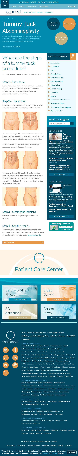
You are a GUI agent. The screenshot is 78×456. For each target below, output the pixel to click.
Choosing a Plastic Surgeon (60, 107)
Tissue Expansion (60, 395)
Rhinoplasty (43, 373)
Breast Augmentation (40, 349)
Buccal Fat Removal (28, 355)
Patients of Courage (57, 336)
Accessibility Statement (49, 445)
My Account (25, 430)
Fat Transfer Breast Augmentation (43, 361)
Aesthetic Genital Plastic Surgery (32, 346)
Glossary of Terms (57, 103)
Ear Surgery (54, 358)
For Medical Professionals (33, 428)
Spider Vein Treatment (29, 376)
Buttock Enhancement (42, 355)
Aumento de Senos (40, 401)
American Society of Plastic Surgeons (39, 2)
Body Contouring (55, 346)
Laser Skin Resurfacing (67, 364)
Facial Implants (26, 361)
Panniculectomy (64, 392)
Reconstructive (31, 6)
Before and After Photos (59, 100)
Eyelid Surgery (64, 358)
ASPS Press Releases (45, 414)
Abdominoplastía (27, 401)
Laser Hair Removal (52, 364)
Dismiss (72, 452)
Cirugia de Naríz (52, 401)
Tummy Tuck (69, 376)
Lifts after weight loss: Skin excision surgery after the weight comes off (59, 167)
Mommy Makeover (27, 370)
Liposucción (44, 404)
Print (72, 58)
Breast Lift (41, 352)
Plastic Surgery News (28, 411)
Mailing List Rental (61, 420)
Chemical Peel (70, 355)
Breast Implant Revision (29, 352)
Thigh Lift (52, 376)
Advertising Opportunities (30, 420)
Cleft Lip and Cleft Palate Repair (32, 386)
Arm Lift (46, 346)
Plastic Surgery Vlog (56, 411)
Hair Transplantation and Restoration (33, 364)
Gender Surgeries (27, 389)
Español (17, 46)
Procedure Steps (56, 89)
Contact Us (68, 445)
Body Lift (65, 346)
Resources (48, 433)
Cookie (54, 453)
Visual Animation (56, 111)
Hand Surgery (52, 389)
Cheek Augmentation (57, 355)
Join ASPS (34, 430)
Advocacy (25, 433)
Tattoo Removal (42, 376)
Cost (52, 70)
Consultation (55, 74)
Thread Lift (59, 376)
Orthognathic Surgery (50, 392)
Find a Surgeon (43, 6)
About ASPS (70, 336)
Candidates (54, 66)
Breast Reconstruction (45, 383)
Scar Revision (26, 395)
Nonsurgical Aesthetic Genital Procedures (54, 370)
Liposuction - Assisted (37, 367)
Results (53, 96)
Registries (71, 430)
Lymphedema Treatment (65, 389)
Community (63, 430)
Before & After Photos (55, 333)
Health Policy (39, 433)
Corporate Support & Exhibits (31, 424)
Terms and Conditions (33, 445)
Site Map (60, 445)
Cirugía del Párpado (64, 401)
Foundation (26, 339)
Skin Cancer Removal (47, 395)
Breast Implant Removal (55, 349)
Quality (31, 433)
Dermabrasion (35, 358)
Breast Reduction (51, 352)
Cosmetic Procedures (8, 19)
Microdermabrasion (68, 367)
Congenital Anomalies (50, 386)
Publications (54, 430)
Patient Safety (38, 336)
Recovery (54, 92)
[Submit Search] (72, 123)
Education (46, 430)
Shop (40, 430)
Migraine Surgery (36, 392)
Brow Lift (61, 352)
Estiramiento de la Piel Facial (30, 404)
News (47, 336)
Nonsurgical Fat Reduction (30, 373)
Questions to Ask (57, 77)
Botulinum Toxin (27, 349)
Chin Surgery (26, 358)
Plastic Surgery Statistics (29, 414)
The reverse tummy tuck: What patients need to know (61, 160)
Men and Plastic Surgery (53, 367)
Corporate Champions (47, 420)
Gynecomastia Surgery (62, 361)
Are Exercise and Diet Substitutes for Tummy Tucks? (61, 205)
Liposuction (25, 367)
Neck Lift (37, 370)
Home (14, 6)
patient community (45, 12)
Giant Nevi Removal (40, 389)
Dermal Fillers (45, 358)
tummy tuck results (34, 235)
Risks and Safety (56, 81)
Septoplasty (35, 395)
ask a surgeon (30, 12)
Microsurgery (26, 392)
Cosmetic (21, 6)
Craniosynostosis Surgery (66, 386)
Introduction (55, 63)
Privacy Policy (11, 445)
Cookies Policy (21, 445)
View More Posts (61, 174)
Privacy (45, 453)
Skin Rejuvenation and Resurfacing (59, 373)
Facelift (72, 358)
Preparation (55, 85)
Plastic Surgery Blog (42, 411)
